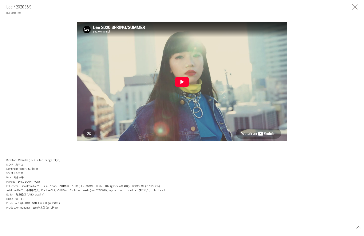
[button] (359, 227)
